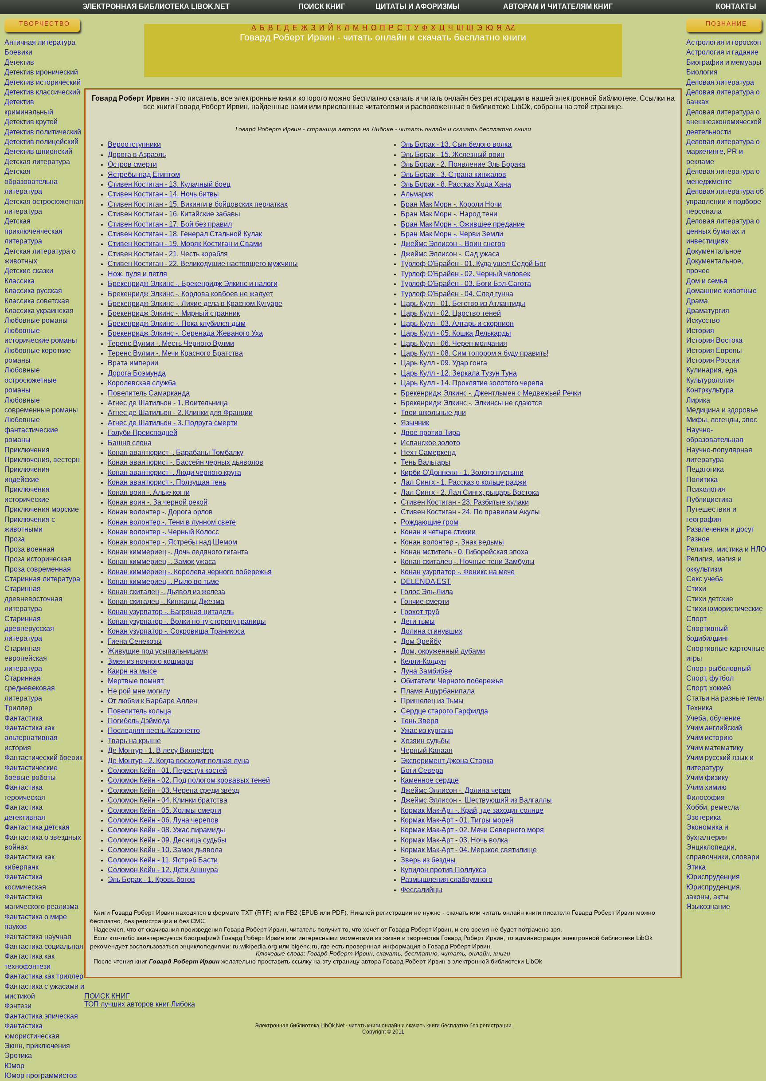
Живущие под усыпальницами (158, 651)
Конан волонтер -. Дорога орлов (160, 512)
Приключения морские (41, 509)
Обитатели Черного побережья (452, 681)
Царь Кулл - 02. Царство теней (451, 313)
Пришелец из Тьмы (432, 701)
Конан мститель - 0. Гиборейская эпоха (464, 552)
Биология (702, 72)
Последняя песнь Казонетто (154, 730)
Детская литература (37, 161)
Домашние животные (721, 290)
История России (712, 360)
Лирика (698, 400)
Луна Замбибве (426, 671)
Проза (14, 539)
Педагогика (705, 469)
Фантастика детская (37, 827)
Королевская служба (142, 383)
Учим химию (706, 787)
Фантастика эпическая (41, 1016)
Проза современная (37, 569)
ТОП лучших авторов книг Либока (139, 1004)
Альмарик (417, 194)
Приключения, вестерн (42, 459)
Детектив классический (42, 92)
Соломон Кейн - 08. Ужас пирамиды (166, 830)
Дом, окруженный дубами (443, 651)
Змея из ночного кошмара (150, 661)
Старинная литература (42, 579)
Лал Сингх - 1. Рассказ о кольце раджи (464, 482)
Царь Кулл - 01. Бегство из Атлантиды (463, 303)
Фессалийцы (421, 889)
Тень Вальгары (425, 462)
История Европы (714, 350)
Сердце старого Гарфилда (444, 711)
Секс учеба (704, 579)
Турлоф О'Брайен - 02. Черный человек (465, 274)
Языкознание (708, 906)
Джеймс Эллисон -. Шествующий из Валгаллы (476, 800)
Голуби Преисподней (142, 432)
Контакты (736, 6)
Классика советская (36, 301)
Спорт (696, 619)
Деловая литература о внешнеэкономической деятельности (724, 122)
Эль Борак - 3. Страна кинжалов (453, 174)
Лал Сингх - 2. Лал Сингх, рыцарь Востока (470, 492)
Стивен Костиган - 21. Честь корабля (168, 254)
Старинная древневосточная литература (33, 598)
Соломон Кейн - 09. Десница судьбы (167, 840)
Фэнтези (17, 1006)
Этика (696, 867)
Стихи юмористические (724, 608)
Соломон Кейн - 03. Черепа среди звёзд (173, 790)
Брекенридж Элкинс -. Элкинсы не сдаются (471, 403)
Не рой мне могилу (139, 691)
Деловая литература (720, 82)
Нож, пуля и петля (137, 274)
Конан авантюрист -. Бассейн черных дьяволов (185, 462)
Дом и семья (706, 281)
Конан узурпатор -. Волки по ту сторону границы (187, 621)
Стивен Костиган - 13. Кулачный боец (169, 184)
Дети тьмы (418, 621)
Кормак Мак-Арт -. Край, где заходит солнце (472, 810)
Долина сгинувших (431, 631)
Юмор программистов (40, 1075)
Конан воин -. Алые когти (149, 492)
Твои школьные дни (433, 412)
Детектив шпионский (38, 151)
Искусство (703, 320)
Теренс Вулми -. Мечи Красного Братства (175, 353)
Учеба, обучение (713, 718)
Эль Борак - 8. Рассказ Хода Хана (456, 184)
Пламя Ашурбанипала (438, 691)
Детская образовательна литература (31, 181)
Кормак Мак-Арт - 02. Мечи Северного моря (472, 830)
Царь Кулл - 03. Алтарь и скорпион (457, 323)
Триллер (18, 708)
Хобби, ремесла (712, 807)
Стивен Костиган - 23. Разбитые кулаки (465, 502)
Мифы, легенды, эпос (721, 419)
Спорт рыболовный (718, 668)
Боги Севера (422, 770)
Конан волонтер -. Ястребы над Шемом (172, 542)
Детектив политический (42, 132)
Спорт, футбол (710, 678)
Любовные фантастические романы (31, 429)
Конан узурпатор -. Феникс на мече (458, 572)
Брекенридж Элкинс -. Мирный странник (174, 313)
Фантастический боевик (43, 757)
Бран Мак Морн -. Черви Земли (452, 234)
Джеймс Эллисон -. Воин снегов (453, 243)
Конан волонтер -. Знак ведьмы (452, 542)
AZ (510, 27)
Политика (702, 479)
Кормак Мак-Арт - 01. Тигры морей (457, 820)
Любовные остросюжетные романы (30, 380)
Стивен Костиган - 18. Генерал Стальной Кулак (185, 234)
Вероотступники (134, 144)
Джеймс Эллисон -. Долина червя (456, 790)
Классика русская (33, 290)
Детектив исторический (42, 82)
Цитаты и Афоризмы (417, 6)
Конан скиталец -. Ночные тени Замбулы (468, 561)
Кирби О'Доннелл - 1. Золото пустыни (462, 472)
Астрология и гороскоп (723, 42)
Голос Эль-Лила (427, 591)
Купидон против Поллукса (443, 869)
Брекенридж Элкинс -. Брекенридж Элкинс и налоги (192, 283)
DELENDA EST (426, 581)
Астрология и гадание (722, 52)
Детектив (19, 62)
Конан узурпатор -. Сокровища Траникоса (176, 631)
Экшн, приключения (37, 1046)
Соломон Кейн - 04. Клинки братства (167, 800)
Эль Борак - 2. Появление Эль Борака (463, 164)
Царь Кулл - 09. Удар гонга (444, 363)
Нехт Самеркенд (428, 452)
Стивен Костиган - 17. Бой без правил (170, 224)
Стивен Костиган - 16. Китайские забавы (174, 214)
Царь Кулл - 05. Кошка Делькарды (456, 333)
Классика (19, 281)
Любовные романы (36, 320)
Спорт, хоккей (708, 688)
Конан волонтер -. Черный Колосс (163, 532)
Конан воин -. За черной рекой (157, 502)
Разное (698, 539)
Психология (705, 489)
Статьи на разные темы (725, 698)
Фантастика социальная (43, 946)
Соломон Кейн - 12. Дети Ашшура (163, 869)
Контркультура (710, 390)
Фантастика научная (37, 936)
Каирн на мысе (132, 671)
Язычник (415, 423)
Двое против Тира (430, 432)
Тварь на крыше (134, 740)
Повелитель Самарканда (149, 393)
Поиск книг (321, 6)
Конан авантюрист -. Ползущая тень (167, 482)
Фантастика (23, 718)
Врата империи (133, 363)
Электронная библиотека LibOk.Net (156, 6)
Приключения (27, 450)
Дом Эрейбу (421, 641)
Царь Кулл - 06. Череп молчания (454, 343)
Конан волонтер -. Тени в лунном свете (172, 522)
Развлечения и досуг (720, 529)
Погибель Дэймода (139, 721)
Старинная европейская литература (25, 658)
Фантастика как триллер (43, 976)
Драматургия (707, 310)
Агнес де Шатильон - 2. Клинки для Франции (180, 412)
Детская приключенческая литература (33, 231)
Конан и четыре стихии (438, 532)
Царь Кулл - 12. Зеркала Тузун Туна (459, 373)
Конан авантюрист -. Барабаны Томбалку (175, 452)
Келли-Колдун (423, 661)
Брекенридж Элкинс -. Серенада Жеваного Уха (185, 333)
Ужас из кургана (427, 730)
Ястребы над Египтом (144, 174)
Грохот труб (420, 611)
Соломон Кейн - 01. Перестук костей (167, 770)
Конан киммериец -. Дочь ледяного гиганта (178, 552)
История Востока (714, 340)
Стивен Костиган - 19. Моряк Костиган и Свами (185, 243)
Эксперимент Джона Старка (447, 760)
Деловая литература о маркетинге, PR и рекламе (723, 151)
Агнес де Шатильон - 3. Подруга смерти (173, 423)
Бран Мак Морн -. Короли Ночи (451, 204)
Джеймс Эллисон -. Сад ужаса (450, 254)
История (700, 330)
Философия (705, 797)
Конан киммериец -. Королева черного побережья (190, 572)
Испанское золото (430, 442)
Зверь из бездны (428, 860)
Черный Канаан (427, 750)
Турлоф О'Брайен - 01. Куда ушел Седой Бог (473, 263)
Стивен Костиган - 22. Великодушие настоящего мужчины (203, 263)
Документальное (713, 251)
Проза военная (29, 549)
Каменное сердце (430, 780)
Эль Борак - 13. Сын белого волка (456, 144)
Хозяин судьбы (425, 740)
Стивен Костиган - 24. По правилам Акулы (470, 512)
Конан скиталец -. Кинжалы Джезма (166, 601)
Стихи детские (709, 599)
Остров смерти (132, 164)
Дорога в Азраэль (137, 154)
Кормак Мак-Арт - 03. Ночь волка (454, 840)
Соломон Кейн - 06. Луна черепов (163, 820)
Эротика (18, 1055)
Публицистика (709, 499)
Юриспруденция (713, 877)
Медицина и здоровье (722, 410)
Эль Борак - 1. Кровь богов (151, 879)
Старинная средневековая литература (29, 688)
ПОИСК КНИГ (107, 996)
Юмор (14, 1065)
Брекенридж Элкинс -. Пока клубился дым (177, 323)
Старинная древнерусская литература (29, 628)
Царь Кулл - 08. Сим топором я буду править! (474, 353)
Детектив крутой (31, 121)
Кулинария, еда (711, 370)
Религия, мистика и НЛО (726, 549)
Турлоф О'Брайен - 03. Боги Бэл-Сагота (466, 283)
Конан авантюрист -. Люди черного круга (174, 472)
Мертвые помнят (136, 681)
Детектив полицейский (41, 141)
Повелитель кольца (139, 711)
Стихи (696, 588)
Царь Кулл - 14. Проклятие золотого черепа (472, 383)
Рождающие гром (429, 522)
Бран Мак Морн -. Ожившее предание (463, 224)
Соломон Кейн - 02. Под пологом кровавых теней (189, 780)
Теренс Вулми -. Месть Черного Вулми (171, 343)
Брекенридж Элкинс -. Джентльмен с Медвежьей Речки (491, 393)
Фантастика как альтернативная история (31, 738)
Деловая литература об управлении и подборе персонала (725, 201)
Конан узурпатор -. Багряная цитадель (171, 611)
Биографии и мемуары (724, 62)
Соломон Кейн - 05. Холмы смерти (164, 810)
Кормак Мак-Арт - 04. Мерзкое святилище (469, 850)
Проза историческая (37, 559)
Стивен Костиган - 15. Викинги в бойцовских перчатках (198, 204)
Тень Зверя (419, 721)
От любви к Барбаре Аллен (152, 701)
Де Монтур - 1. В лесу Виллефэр (161, 750)
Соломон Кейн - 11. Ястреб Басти (163, 860)
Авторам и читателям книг (558, 6)
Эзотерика (703, 817)
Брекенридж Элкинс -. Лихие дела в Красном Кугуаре (195, 303)
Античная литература (39, 42)
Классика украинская (39, 310)
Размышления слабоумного (446, 879)
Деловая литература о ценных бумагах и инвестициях (723, 231)
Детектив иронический (41, 72)
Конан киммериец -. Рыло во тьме (163, 581)
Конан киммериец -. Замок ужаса (162, 561)
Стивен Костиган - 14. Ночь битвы (163, 194)
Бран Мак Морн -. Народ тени (449, 214)
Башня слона (130, 442)
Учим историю (709, 737)
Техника (699, 708)
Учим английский (714, 728)
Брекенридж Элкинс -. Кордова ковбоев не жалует (190, 294)
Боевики (18, 52)
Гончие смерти (425, 601)
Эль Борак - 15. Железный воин (452, 154)
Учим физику (707, 777)
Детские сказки (28, 270)
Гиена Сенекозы (135, 641)
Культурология (710, 380)
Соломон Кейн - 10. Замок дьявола (165, 850)
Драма (697, 301)
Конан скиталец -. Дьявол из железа (166, 591)
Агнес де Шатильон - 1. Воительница (168, 403)
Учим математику (714, 748)
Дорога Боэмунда (137, 373)
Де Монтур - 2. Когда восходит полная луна (178, 760)
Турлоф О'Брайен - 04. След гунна (457, 294)
